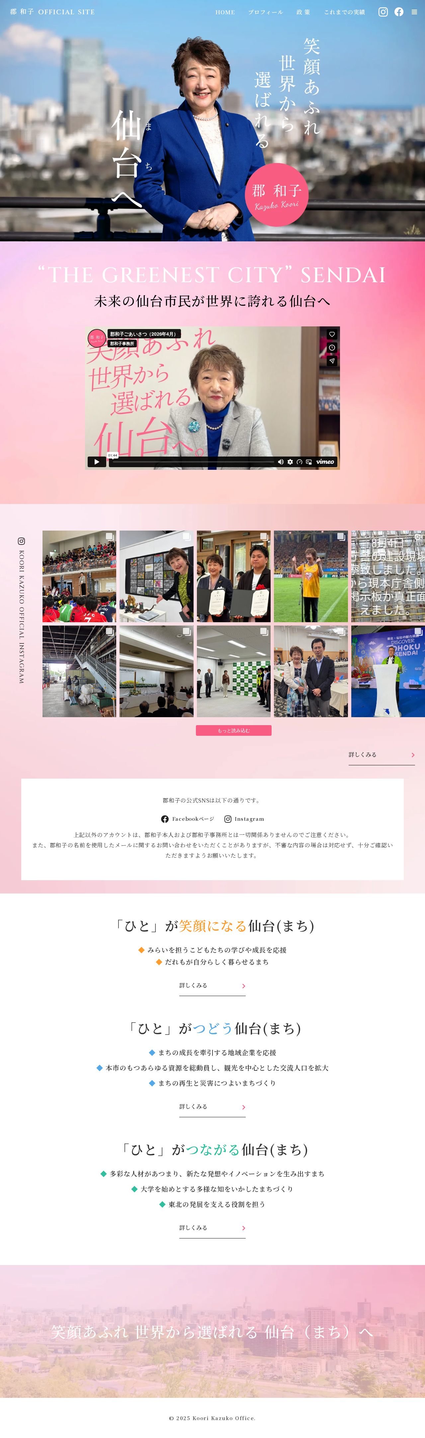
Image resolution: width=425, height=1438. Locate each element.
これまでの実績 (344, 12)
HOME (225, 12)
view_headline (414, 12)
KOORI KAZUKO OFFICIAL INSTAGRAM (21, 617)
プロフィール (265, 12)
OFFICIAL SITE (66, 12)
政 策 (303, 12)
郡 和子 (22, 11)
